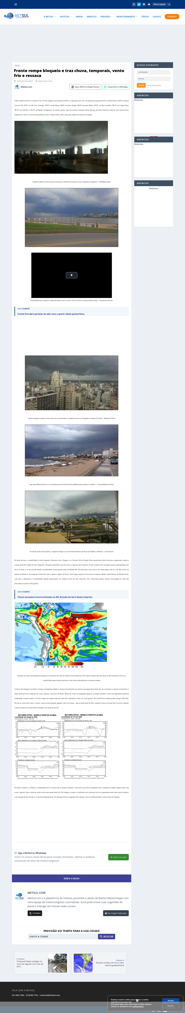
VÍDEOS (145, 17)
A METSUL (49, 17)
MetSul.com (26, 87)
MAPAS (79, 17)
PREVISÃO (105, 17)
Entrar (141, 85)
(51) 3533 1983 (18, 995)
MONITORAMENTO (126, 17)
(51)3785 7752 (32, 995)
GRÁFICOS (92, 17)
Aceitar (171, 1001)
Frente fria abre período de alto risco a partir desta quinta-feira (50, 313)
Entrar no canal (119, 857)
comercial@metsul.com (50, 995)
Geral (17, 65)
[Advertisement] (92, 43)
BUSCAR (108, 936)
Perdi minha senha (154, 85)
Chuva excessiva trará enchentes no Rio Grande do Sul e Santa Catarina (54, 597)
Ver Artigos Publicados (117, 913)
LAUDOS (157, 17)
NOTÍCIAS (64, 17)
